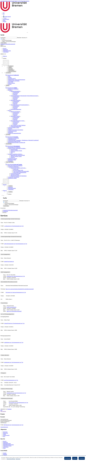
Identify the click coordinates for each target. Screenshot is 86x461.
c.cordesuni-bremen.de (13, 226)
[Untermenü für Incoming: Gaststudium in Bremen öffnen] (22, 154)
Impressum (5, 431)
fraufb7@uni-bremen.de (11, 307)
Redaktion (9, 409)
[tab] (43, 219)
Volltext (3, 39)
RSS (1, 410)
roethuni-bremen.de (16, 276)
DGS (4, 436)
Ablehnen (75, 458)
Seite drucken (3, 411)
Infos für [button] (4, 184)
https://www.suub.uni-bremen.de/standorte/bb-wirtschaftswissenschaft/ (20, 289)
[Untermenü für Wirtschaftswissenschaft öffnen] (20, 100)
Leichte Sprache (6, 435)
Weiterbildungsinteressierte (8, 444)
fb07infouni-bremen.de (13, 424)
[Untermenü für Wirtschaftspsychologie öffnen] (20, 116)
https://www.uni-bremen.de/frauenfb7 (14, 311)
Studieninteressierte (7, 50)
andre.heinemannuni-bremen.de (15, 243)
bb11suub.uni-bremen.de (16, 292)
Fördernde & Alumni (7, 445)
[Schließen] (6, 145)
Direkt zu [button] (5, 190)
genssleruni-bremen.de (16, 392)
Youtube (4, 453)
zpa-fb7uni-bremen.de (11, 380)
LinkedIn (5, 455)
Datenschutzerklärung (11, 458)
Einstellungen (67, 458)
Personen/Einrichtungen (7, 40)
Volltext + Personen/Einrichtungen (9, 41)
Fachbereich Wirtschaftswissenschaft (8, 44)
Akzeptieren (81, 458)
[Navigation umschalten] (27, 32)
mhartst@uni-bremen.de (9, 261)
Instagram (5, 454)
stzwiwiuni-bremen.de (18, 402)
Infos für (4, 48)
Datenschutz (5, 433)
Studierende (5, 49)
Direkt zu (5, 56)
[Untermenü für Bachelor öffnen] (12, 90)
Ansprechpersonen (4, 427)
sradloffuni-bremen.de (13, 342)
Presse (4, 448)
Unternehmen (5, 51)
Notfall (4, 434)
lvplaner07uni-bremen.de (14, 323)
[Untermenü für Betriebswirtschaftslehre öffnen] (20, 91)
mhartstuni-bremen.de (13, 362)
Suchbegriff (3, 37)
